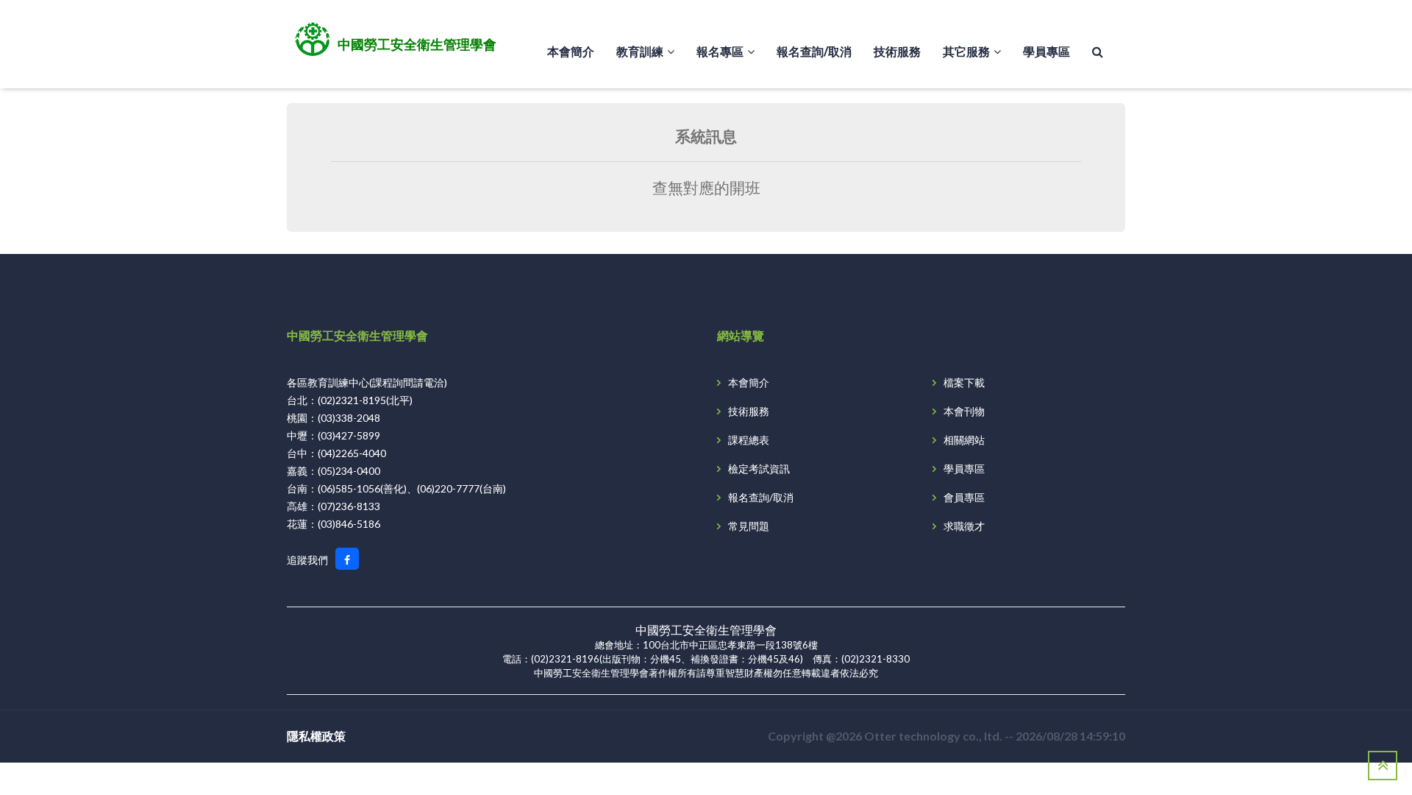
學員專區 (1046, 51)
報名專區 (720, 51)
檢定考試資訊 (759, 468)
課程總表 (748, 440)
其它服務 (966, 51)
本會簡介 (570, 51)
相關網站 (964, 440)
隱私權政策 (316, 736)
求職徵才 (964, 526)
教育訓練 (639, 51)
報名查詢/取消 (814, 51)
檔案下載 (964, 382)
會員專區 (964, 497)
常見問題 (748, 526)
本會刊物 (964, 411)
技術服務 (897, 51)
